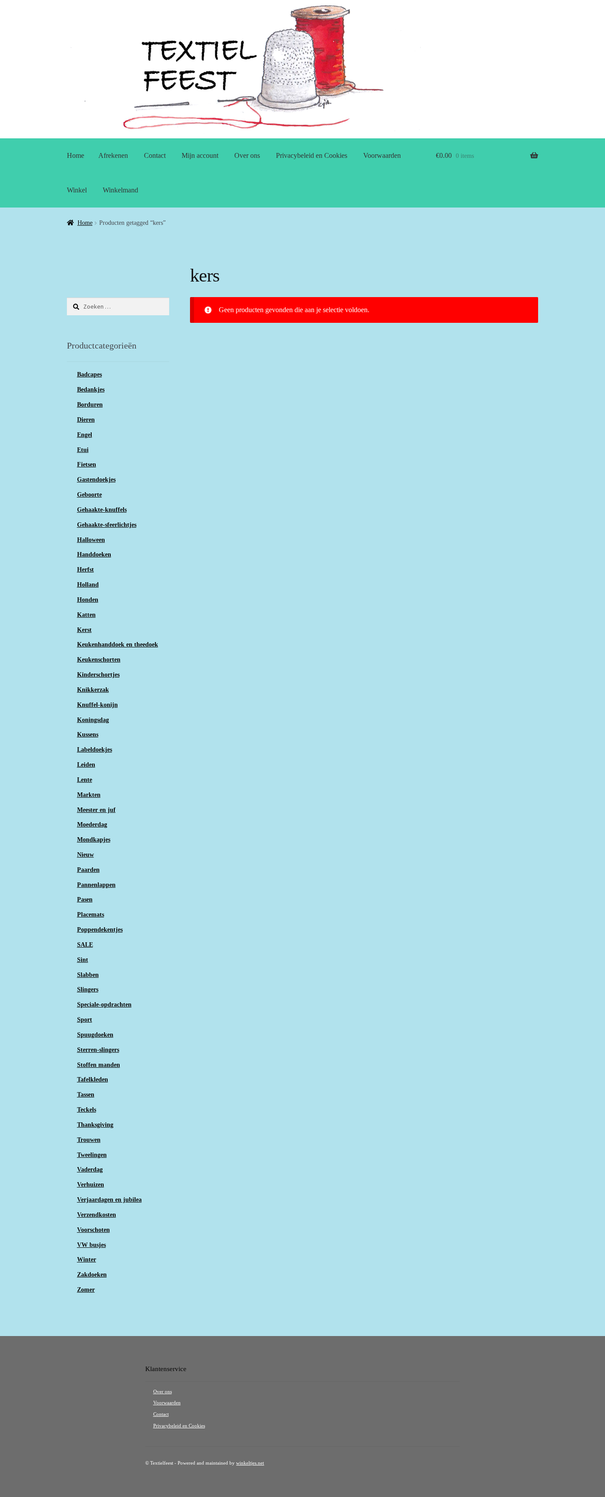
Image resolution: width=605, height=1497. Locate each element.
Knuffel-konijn (97, 704)
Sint (82, 959)
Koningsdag (93, 720)
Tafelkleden (92, 1079)
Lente (84, 779)
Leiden (86, 764)
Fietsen (86, 464)
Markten (89, 795)
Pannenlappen (96, 885)
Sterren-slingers (98, 1049)
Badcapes (89, 374)
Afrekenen (113, 155)
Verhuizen (90, 1184)
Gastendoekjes (96, 479)
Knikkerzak (93, 689)
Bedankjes (91, 389)
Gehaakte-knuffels (102, 509)
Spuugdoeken (95, 1034)
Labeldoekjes (94, 749)
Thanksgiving (95, 1124)
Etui (83, 450)
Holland (88, 584)
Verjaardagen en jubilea (109, 1199)
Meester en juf (96, 810)
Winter (86, 1259)
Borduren (90, 404)
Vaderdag (90, 1169)
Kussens (87, 734)
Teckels (86, 1109)
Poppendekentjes (100, 929)
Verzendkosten (96, 1214)
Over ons (247, 155)
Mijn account (200, 155)
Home (75, 155)
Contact (155, 155)
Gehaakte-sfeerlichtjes (106, 524)
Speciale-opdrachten (104, 1004)
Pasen (85, 899)
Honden (87, 599)
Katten (86, 614)
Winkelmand (120, 190)
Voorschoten (93, 1230)
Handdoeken (94, 554)
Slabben (88, 975)
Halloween (91, 540)
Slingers (87, 989)
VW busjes (91, 1245)
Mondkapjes (93, 839)
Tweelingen (92, 1155)
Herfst (85, 569)
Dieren (86, 419)
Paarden (88, 869)
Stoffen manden (98, 1065)
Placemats (90, 914)
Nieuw (85, 854)
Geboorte (89, 494)
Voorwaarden (382, 155)
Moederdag (92, 824)
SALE (85, 944)
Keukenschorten (98, 659)
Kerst (84, 630)
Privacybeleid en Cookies (311, 155)
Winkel (77, 190)
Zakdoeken (92, 1274)
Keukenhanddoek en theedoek (117, 644)
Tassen (85, 1094)
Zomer (86, 1289)
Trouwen (89, 1139)
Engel (84, 434)
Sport (84, 1019)
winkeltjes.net (250, 1463)
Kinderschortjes (98, 674)
